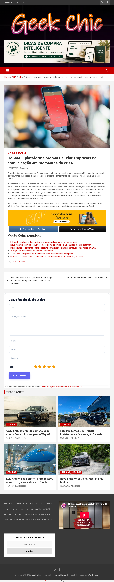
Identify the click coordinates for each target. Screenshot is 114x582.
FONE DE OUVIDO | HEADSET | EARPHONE (19, 509)
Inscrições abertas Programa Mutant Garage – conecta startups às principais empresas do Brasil (31, 280)
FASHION (49, 503)
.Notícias (65, 472)
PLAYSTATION (44, 515)
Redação (24, 168)
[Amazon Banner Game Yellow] (57, 211)
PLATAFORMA (19, 261)
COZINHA (25, 503)
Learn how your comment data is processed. (61, 386)
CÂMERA (34, 503)
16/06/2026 (11, 486)
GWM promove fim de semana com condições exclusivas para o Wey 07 (28, 432)
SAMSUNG (8, 520)
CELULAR (18, 503)
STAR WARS (35, 520)
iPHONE (18, 515)
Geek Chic (36, 575)
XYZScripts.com (71, 581)
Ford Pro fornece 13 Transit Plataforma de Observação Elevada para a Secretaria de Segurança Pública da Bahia (81, 436)
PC (36, 515)
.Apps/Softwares (17, 153)
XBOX (50, 520)
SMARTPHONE (19, 520)
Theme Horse (60, 575)
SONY (28, 520)
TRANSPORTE (15, 392)
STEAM (44, 520)
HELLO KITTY (9, 515)
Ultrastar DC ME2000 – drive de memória (84, 277)
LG (23, 515)
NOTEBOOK (29, 515)
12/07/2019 (13, 168)
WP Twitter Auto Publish (46, 581)
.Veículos (11, 424)
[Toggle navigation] (8, 70)
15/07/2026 (11, 438)
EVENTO (42, 503)
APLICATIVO (8, 503)
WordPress (93, 575)
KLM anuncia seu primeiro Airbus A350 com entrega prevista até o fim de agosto (29, 482)
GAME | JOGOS (42, 509)
